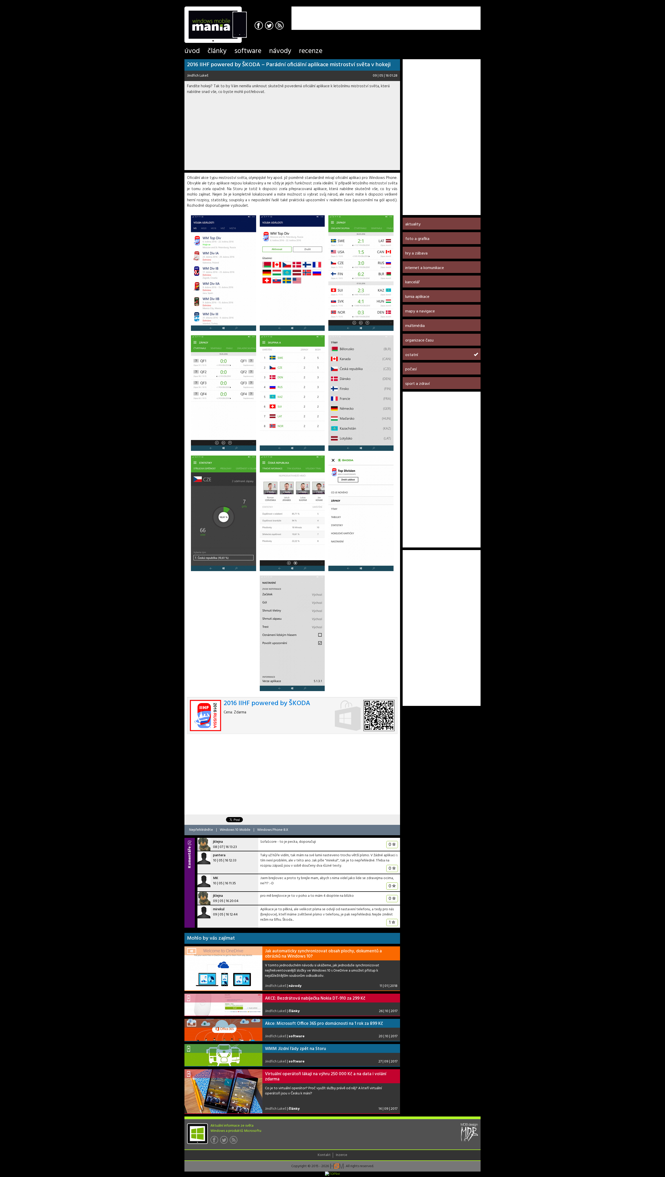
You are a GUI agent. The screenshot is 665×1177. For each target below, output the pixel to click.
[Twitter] (270, 26)
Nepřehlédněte (201, 830)
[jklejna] (203, 844)
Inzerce (341, 1155)
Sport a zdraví (417, 383)
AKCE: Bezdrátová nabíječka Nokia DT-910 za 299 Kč (315, 998)
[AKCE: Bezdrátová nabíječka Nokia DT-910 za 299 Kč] (223, 1005)
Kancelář (412, 282)
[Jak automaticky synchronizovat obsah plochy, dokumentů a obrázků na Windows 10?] (223, 968)
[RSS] (280, 26)
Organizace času (419, 340)
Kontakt (324, 1155)
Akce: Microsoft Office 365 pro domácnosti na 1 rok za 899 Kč (324, 1023)
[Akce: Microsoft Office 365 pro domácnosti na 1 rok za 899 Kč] (223, 1030)
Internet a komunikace (424, 268)
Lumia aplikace (417, 296)
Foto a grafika (417, 239)
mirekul (218, 909)
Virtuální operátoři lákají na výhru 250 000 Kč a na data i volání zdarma (325, 1077)
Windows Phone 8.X (272, 830)
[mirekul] (203, 911)
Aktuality (413, 224)
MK (215, 878)
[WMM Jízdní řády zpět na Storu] (223, 1055)
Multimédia (415, 326)
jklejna (218, 842)
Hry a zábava (416, 253)
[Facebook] (259, 26)
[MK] (203, 880)
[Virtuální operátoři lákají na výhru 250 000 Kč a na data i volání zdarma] (223, 1091)
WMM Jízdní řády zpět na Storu (295, 1048)
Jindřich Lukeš (197, 76)
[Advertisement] (420, 14)
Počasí (411, 369)
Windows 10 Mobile (235, 830)
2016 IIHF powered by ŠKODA (267, 703)
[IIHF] (223, 273)
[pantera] (203, 857)
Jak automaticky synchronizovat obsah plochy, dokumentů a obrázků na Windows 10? (323, 954)
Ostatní (411, 355)
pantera (219, 855)
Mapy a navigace (420, 311)
